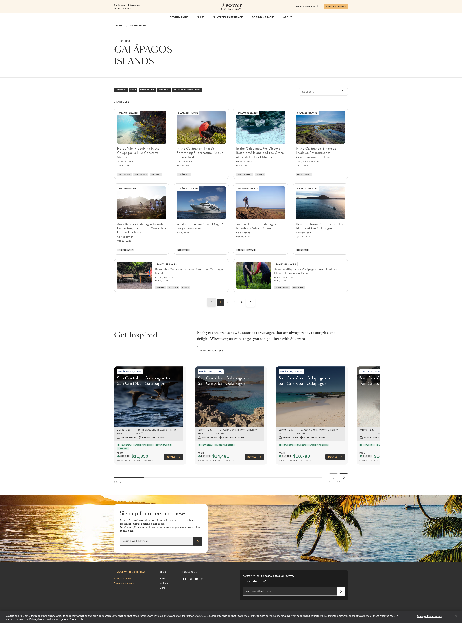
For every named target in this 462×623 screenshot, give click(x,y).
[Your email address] (197, 541)
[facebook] (184, 578)
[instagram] (190, 578)
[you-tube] (196, 578)
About (163, 578)
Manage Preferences (429, 616)
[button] (343, 477)
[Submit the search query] (343, 91)
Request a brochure (124, 583)
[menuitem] (179, 17)
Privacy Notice (37, 619)
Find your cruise (122, 578)
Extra (162, 588)
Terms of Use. (77, 619)
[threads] (202, 578)
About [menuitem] (287, 17)
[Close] (456, 616)
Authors (164, 583)
